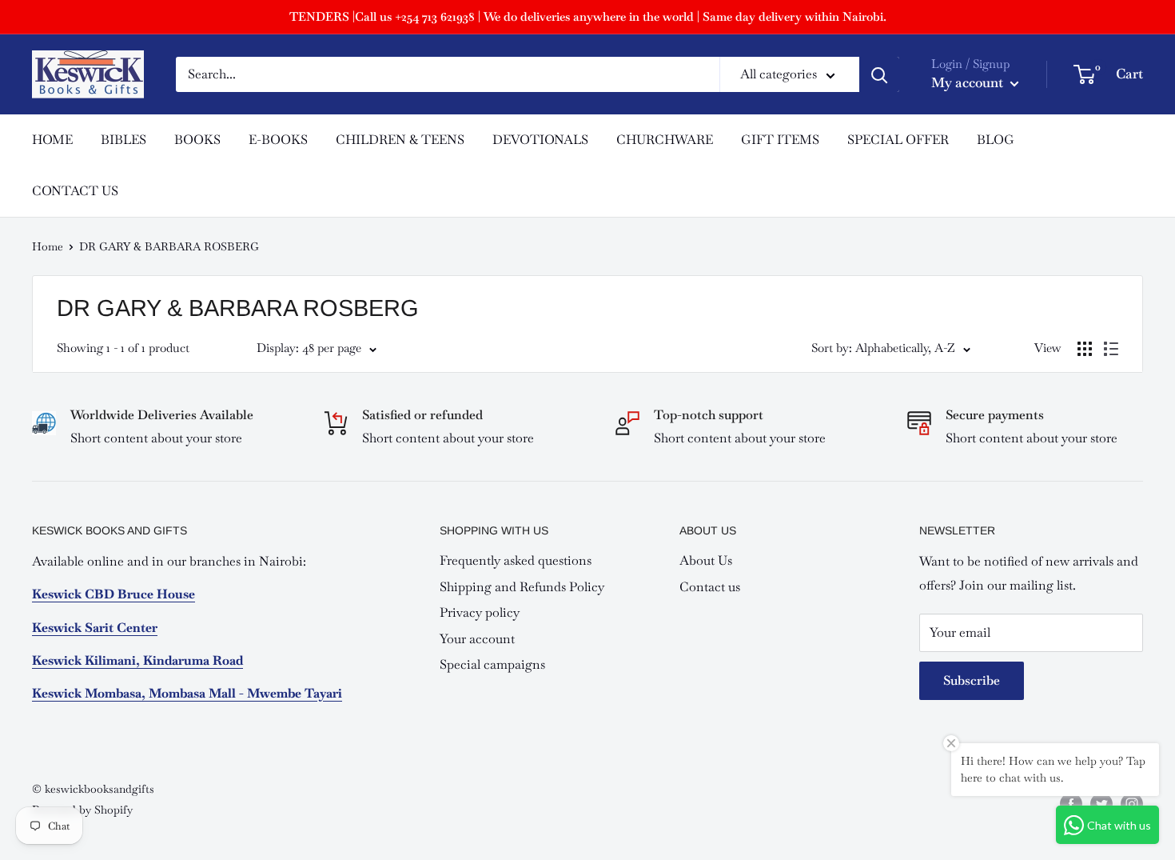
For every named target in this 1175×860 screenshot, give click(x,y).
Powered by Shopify (82, 809)
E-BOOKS (278, 139)
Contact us (709, 586)
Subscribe (971, 680)
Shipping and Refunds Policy (522, 586)
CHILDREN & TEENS (400, 139)
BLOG (995, 139)
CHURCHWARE (664, 139)
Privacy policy (480, 612)
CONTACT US (75, 190)
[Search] (879, 74)
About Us (705, 560)
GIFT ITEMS (780, 139)
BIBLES (123, 139)
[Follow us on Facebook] (1071, 803)
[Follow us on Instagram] (1132, 803)
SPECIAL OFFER (898, 139)
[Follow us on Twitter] (1101, 803)
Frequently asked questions (515, 560)
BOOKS (197, 139)
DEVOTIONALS (540, 139)
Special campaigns (492, 664)
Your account (477, 638)
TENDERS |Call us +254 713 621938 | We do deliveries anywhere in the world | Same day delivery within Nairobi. (587, 16)
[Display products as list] (1111, 349)
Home (47, 246)
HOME (52, 139)
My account (968, 82)
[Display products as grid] (1084, 349)
